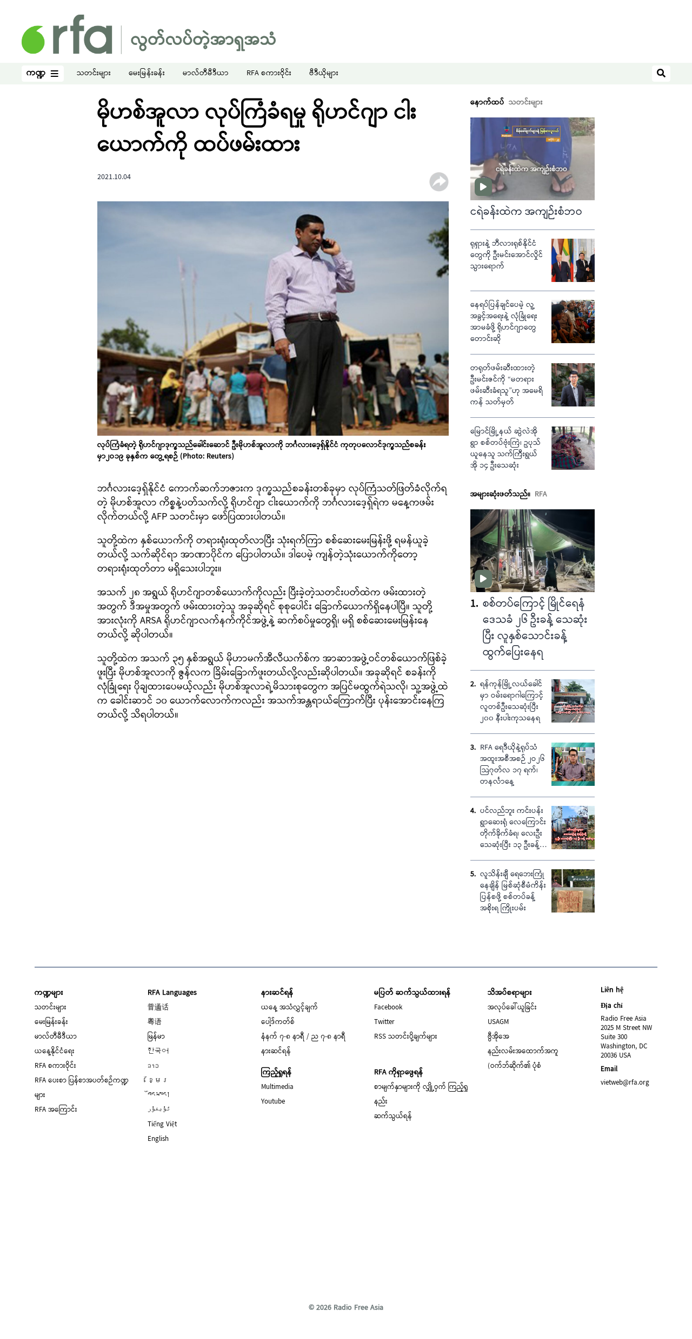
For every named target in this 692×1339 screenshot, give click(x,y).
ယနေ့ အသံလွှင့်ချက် (289, 1008)
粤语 (155, 1022)
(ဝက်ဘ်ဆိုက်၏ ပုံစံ (514, 1066)
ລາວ (153, 1066)
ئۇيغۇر (159, 1110)
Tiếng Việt (162, 1125)
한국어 (158, 1052)
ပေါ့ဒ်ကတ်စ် (278, 1022)
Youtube (273, 1102)
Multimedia (277, 1087)
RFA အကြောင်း (56, 1110)
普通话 (158, 1008)
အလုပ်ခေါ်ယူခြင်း (512, 1008)
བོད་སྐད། (159, 1095)
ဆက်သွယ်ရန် (393, 1117)
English (158, 1139)
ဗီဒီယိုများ (323, 74)
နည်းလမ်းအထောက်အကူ (523, 1052)
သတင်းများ (94, 74)
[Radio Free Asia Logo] (149, 34)
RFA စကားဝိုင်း (269, 74)
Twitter (384, 1022)
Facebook (388, 1008)
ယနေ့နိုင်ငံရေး (55, 1052)
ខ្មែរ (158, 1081)
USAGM (498, 1022)
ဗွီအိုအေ (498, 1037)
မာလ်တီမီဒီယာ (206, 74)
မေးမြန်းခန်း (147, 74)
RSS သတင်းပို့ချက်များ (405, 1037)
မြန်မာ (156, 1037)
